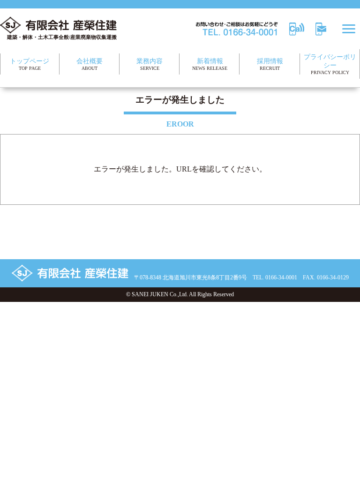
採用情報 (270, 64)
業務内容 (149, 64)
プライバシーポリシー (330, 64)
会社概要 (89, 64)
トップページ (29, 64)
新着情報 (209, 64)
